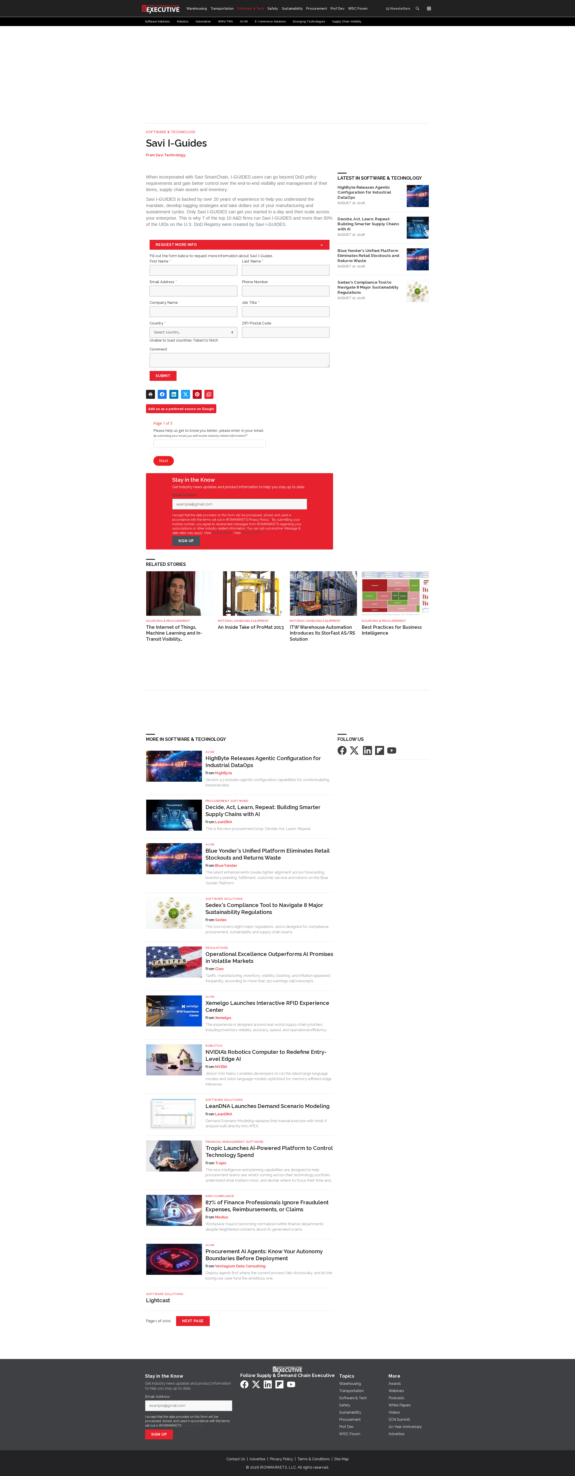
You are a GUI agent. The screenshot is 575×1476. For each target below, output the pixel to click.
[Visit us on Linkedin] (367, 750)
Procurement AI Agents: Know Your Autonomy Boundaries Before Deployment (264, 1255)
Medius (221, 1217)
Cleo (219, 969)
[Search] (417, 8)
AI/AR (210, 752)
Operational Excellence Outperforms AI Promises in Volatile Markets (269, 957)
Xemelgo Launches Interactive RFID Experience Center (267, 1006)
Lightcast (158, 1300)
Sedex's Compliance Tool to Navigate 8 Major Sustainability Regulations (368, 287)
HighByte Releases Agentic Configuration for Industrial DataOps (364, 192)
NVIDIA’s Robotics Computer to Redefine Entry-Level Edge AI (266, 1055)
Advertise (257, 1459)
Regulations (217, 947)
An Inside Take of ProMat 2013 (251, 627)
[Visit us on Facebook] (342, 750)
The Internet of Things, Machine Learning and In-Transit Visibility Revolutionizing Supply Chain (177, 633)
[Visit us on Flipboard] (379, 750)
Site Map (341, 1459)
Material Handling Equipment (243, 620)
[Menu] (429, 8)
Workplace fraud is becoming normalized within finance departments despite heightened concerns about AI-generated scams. (264, 1226)
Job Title (250, 302)
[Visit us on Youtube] (391, 750)
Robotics (214, 1045)
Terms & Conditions (313, 1459)
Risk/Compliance (220, 1196)
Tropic (221, 1163)
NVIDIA (221, 1067)
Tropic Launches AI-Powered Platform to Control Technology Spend (269, 1151)
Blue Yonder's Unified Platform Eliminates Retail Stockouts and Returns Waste (368, 255)
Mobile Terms (222, 533)
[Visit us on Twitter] (355, 750)
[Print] (150, 394)
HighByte (223, 773)
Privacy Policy (252, 533)
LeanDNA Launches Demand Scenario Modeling (268, 1106)
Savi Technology (171, 155)
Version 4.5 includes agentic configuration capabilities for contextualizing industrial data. (267, 782)
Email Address (163, 282)
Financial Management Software (235, 1141)
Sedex (220, 920)
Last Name (252, 261)
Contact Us (235, 1459)
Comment (158, 349)
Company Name (164, 302)
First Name (160, 261)
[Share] (162, 394)
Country (158, 323)
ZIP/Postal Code (257, 323)
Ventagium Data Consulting (240, 1266)
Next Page (193, 1321)
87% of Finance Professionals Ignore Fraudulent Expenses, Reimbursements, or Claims (267, 1206)
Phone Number (255, 282)
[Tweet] (185, 394)
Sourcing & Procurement (168, 620)
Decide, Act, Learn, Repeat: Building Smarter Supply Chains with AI (368, 224)
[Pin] (197, 394)
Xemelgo (223, 1018)
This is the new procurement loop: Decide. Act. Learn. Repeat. (258, 828)
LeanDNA (223, 822)
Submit (163, 376)
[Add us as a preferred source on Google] (208, 394)
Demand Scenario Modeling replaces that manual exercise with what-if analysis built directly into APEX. (266, 1123)
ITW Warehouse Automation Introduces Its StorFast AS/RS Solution (322, 633)
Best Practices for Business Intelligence (392, 630)
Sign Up (186, 541)
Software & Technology (171, 132)
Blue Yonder (226, 865)
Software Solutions (224, 898)
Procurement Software (227, 801)
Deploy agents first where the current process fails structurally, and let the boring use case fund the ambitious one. (269, 1275)
